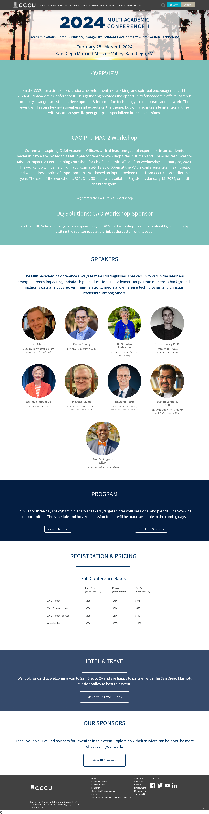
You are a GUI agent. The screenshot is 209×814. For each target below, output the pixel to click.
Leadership (96, 787)
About (42, 6)
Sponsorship (140, 794)
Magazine (110, 6)
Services (137, 6)
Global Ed (85, 6)
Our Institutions (124, 6)
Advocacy (51, 6)
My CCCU (188, 4)
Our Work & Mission (100, 781)
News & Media (98, 6)
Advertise (138, 781)
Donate (173, 4)
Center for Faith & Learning (103, 791)
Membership (140, 791)
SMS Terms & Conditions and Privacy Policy (111, 797)
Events (76, 6)
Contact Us (96, 794)
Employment (140, 787)
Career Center (64, 6)
